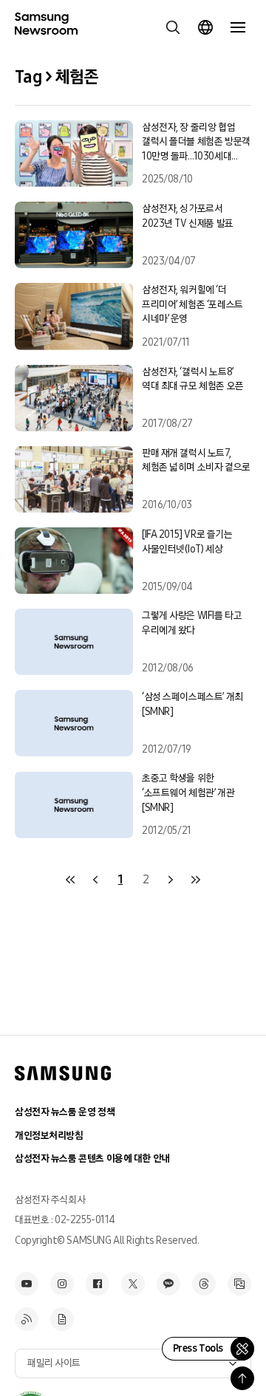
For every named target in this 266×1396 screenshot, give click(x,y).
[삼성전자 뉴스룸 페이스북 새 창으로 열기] (97, 1284)
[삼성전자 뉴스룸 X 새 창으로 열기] (133, 1284)
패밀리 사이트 (54, 1363)
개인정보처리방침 (49, 1135)
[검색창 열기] (173, 27)
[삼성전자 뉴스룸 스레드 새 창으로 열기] (204, 1284)
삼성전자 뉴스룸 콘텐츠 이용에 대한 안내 (92, 1158)
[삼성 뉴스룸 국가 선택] (205, 27)
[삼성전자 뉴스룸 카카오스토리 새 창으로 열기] (168, 1284)
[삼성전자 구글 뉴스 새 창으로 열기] (62, 1319)
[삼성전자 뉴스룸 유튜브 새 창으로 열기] (26, 1284)
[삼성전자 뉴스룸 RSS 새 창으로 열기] (26, 1319)
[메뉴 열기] (238, 27)
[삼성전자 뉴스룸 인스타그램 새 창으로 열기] (62, 1284)
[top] (242, 1378)
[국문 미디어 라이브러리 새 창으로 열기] (239, 1284)
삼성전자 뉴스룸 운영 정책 (65, 1112)
